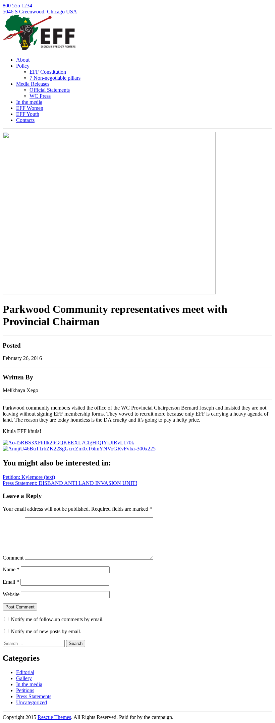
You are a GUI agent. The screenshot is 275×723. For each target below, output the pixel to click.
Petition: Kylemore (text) (29, 477)
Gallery (24, 678)
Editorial (25, 672)
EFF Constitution (48, 72)
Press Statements (33, 696)
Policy (23, 66)
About (23, 60)
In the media (29, 102)
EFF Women (29, 108)
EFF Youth (27, 114)
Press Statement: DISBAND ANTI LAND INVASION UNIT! (70, 483)
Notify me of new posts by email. (46, 631)
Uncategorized (31, 702)
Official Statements (50, 90)
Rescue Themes (54, 717)
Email (11, 582)
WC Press (40, 96)
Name (11, 569)
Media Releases (32, 84)
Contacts (25, 120)
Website (11, 594)
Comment (13, 558)
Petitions (25, 690)
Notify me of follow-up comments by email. (57, 619)
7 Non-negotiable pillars (55, 78)
